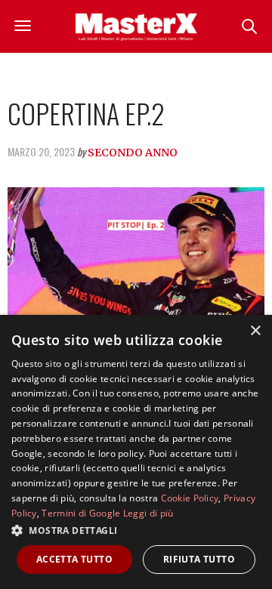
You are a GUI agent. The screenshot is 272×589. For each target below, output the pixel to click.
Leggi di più (148, 513)
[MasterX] (136, 26)
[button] (136, 530)
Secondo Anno (133, 152)
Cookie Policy (190, 498)
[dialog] (136, 452)
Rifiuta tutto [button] (199, 559)
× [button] (255, 331)
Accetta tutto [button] (74, 559)
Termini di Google (81, 513)
